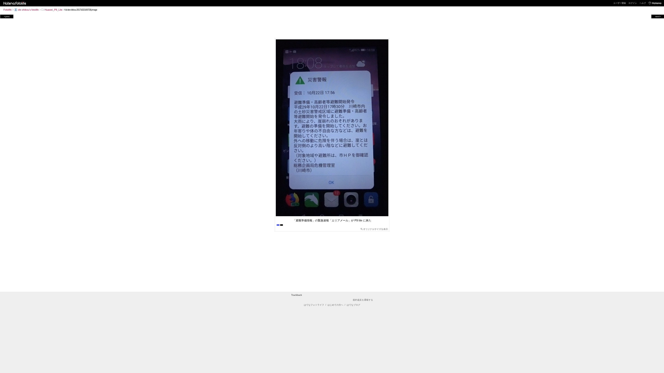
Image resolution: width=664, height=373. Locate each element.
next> (658, 16)
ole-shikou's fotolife (28, 9)
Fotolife (7, 9)
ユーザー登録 (619, 3)
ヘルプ (643, 3)
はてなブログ (353, 305)
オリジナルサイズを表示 (375, 229)
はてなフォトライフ (314, 305)
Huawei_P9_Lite (53, 9)
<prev (7, 16)
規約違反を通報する (363, 300)
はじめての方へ (335, 305)
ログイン (633, 3)
